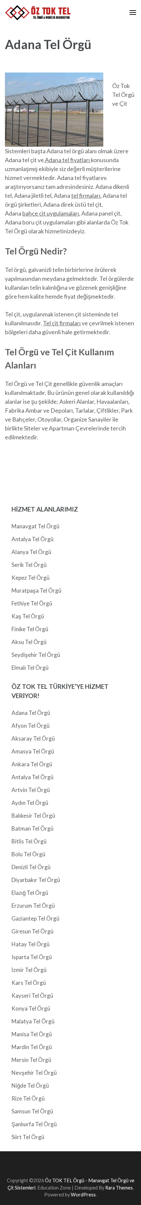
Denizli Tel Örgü (30, 867)
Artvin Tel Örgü (30, 789)
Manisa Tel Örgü (31, 1034)
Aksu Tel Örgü (29, 641)
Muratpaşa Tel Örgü (36, 590)
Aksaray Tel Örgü (33, 738)
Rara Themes (119, 1187)
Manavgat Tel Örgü (35, 526)
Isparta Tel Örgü (31, 957)
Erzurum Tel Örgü (33, 905)
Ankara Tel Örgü (31, 764)
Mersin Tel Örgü (31, 1059)
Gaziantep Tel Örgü (35, 918)
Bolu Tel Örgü (28, 854)
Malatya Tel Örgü (32, 1021)
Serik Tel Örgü (29, 564)
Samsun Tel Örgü (32, 1111)
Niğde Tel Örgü (30, 1085)
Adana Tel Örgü (30, 712)
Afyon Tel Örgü (30, 725)
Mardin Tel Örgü (31, 1046)
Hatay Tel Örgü (30, 944)
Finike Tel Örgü (29, 629)
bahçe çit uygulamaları (50, 213)
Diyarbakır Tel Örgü (35, 879)
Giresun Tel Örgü (32, 931)
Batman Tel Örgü (32, 828)
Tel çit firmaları (62, 323)
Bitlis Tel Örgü (29, 841)
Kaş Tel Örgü (27, 616)
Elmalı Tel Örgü (30, 667)
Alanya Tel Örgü (31, 551)
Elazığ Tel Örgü (29, 892)
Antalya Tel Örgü (32, 539)
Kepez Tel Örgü (30, 577)
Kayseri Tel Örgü (32, 995)
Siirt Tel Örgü (27, 1136)
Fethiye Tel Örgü (31, 603)
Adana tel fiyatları (67, 159)
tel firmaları (85, 195)
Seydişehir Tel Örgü (35, 654)
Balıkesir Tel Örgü (33, 815)
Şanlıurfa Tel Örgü (34, 1124)
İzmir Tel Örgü (29, 969)
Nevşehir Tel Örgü (34, 1072)
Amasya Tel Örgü (32, 751)
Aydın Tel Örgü (29, 802)
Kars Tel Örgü (28, 982)
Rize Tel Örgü (28, 1098)
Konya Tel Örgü (30, 1008)
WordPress (83, 1194)
